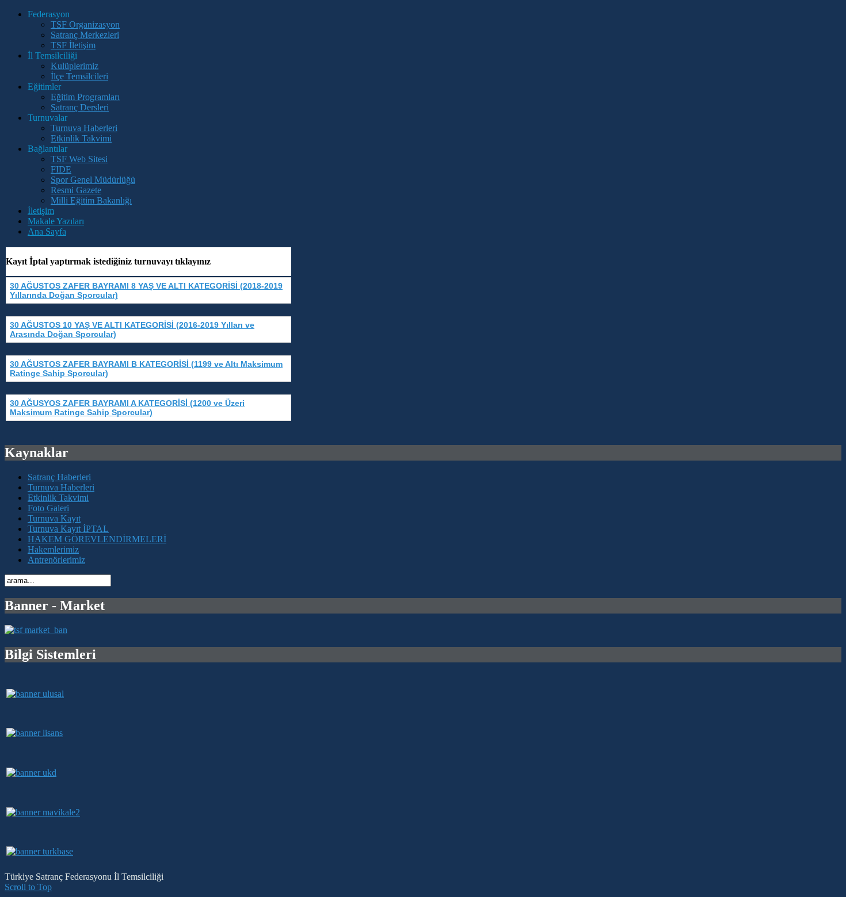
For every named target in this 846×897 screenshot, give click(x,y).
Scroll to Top (28, 887)
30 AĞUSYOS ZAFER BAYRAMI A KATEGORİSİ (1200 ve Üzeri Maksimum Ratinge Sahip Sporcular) (127, 407)
